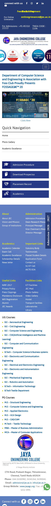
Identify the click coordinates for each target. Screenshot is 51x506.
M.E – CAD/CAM (12, 419)
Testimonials (31, 252)
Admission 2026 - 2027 (48, 230)
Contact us (30, 262)
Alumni (5, 303)
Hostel (29, 299)
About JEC (7, 218)
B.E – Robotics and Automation (19, 382)
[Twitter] (37, 3)
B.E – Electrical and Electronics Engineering (24, 365)
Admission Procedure (35, 218)
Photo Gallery (8, 142)
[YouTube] (6, 5)
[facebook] (26, 3)
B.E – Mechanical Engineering (18, 377)
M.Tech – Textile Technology (18, 423)
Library (29, 310)
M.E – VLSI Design (13, 415)
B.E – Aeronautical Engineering (19, 322)
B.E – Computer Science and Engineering (23, 330)
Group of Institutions (11, 225)
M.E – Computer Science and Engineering (24, 406)
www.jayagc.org (27, 486)
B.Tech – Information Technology (20, 386)
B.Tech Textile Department (17, 390)
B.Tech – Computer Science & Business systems (26, 352)
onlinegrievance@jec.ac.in (36, 17)
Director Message (34, 232)
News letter (7, 262)
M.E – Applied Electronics (16, 411)
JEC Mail (29, 288)
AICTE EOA (30, 269)
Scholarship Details (11, 259)
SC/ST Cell (30, 266)
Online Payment (31, 11)
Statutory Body (32, 248)
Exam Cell (6, 252)
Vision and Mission (10, 222)
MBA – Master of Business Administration (24, 428)
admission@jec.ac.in (22, 482)
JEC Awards (7, 306)
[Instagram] (32, 3)
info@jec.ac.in (39, 482)
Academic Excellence (12, 148)
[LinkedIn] (43, 3)
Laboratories (31, 306)
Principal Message (34, 225)
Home (5, 135)
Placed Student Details (36, 255)
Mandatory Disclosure (12, 296)
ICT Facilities (31, 285)
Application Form (34, 259)
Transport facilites (34, 303)
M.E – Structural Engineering (18, 402)
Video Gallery (32, 296)
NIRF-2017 (7, 285)
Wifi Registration (10, 299)
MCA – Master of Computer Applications (23, 432)
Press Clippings (9, 292)
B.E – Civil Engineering (15, 326)
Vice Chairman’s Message (37, 229)
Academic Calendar (11, 248)
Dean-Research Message (37, 222)
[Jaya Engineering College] (25, 41)
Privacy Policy (8, 288)
